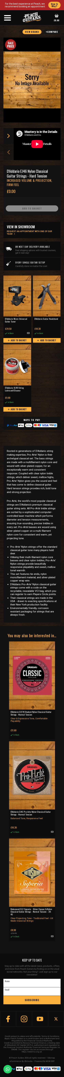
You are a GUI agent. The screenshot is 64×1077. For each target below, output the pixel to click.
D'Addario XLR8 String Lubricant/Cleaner (14, 389)
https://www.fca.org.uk (32, 1052)
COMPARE (52, 31)
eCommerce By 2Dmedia (21, 1061)
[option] (38, 144)
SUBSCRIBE (32, 1000)
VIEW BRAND (32, 31)
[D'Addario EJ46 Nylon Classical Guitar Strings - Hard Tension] (32, 80)
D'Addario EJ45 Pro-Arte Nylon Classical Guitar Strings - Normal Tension (31, 814)
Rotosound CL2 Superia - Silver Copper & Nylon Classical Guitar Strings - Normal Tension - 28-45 (32, 915)
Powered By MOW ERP (44, 1061)
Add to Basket (18, 340)
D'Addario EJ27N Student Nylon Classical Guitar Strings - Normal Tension (31, 716)
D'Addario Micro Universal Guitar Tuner (16, 320)
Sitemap (51, 1058)
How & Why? (54, 5)
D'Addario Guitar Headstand (46, 318)
